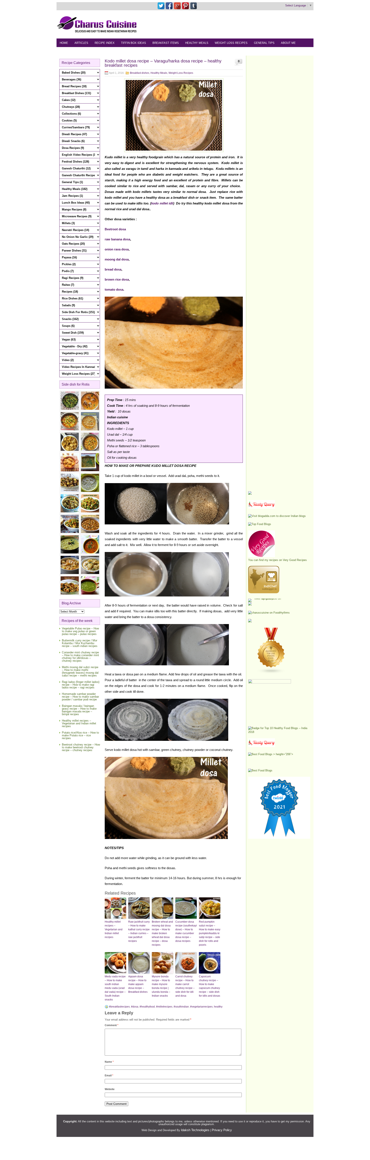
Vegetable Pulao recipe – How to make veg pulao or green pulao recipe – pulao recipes (80, 631)
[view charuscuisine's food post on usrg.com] (265, 598)
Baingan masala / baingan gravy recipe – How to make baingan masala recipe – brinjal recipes (79, 710)
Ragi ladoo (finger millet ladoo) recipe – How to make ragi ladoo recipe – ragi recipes (80, 684)
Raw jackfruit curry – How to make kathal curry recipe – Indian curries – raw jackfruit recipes (139, 931)
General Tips (264, 42)
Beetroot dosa (115, 229)
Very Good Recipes (295, 560)
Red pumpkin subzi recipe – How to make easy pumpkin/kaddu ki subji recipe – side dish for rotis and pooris (209, 933)
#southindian (181, 1006)
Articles (81, 42)
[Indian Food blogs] (271, 673)
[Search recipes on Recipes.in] (259, 524)
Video (105, 51)
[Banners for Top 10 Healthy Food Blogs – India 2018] (279, 732)
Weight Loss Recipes (231, 42)
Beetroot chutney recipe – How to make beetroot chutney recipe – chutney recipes (81, 747)
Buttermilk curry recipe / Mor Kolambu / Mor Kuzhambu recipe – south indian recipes (79, 643)
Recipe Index (105, 42)
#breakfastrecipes (119, 1006)
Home (64, 42)
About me (288, 42)
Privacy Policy (222, 1130)
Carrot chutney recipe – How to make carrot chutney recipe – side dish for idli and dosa (185, 986)
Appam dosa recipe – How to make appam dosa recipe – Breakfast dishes (138, 984)
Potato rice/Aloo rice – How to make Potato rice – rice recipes (80, 735)
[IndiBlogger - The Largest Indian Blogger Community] (263, 592)
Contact (87, 51)
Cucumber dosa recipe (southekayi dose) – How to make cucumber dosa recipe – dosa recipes (186, 931)
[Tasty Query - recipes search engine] (261, 507)
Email (109, 1075)
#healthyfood (147, 1006)
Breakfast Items (165, 42)
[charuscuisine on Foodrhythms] (269, 612)
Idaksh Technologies (195, 1130)
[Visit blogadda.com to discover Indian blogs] (277, 516)
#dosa (134, 1006)
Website (110, 1089)
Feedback (67, 51)
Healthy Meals (196, 42)
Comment (111, 1025)
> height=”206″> (282, 754)
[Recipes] (261, 746)
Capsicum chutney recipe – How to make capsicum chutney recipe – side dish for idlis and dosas (209, 986)
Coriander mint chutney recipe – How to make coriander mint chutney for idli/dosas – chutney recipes (80, 656)
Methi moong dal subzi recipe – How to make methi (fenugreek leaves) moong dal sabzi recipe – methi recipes (80, 671)
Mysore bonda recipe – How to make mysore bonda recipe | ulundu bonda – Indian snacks (161, 986)
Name (109, 1061)
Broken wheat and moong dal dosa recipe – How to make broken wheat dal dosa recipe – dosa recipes (162, 933)
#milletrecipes (164, 1006)
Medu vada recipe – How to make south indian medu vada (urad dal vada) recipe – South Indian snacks (115, 988)
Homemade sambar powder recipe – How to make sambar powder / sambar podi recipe (80, 696)
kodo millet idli (162, 203)
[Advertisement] (235, 24)
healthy (218, 1006)
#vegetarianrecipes (201, 1006)
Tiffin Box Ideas (133, 42)
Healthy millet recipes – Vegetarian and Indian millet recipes (79, 723)
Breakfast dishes (139, 72)
